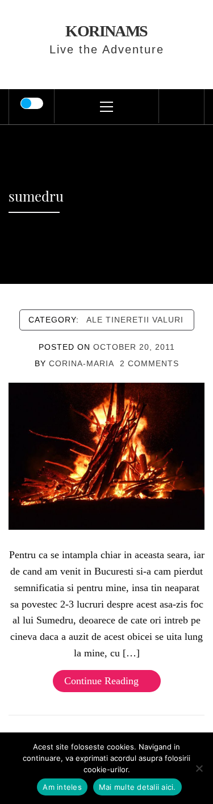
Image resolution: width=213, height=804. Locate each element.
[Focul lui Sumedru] (106, 455)
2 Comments (149, 363)
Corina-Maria (81, 363)
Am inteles (62, 787)
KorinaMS (106, 31)
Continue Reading (101, 680)
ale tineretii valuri (134, 319)
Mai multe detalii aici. (137, 787)
